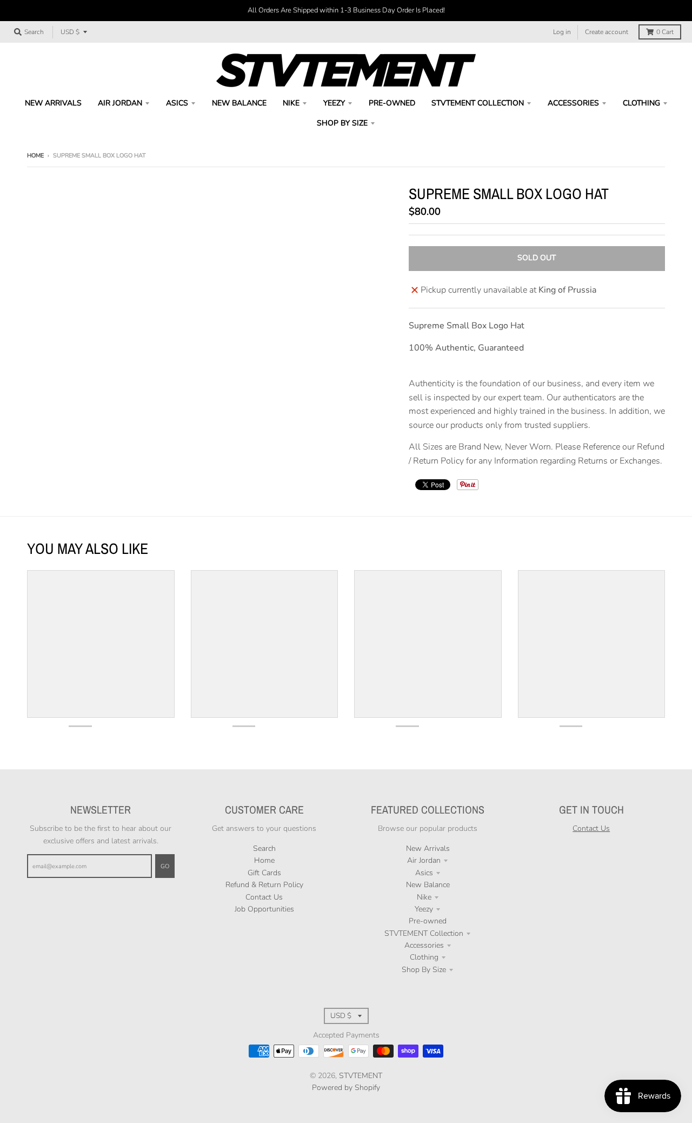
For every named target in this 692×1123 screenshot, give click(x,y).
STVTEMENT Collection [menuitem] (477, 103)
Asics (424, 873)
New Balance (428, 885)
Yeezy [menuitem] (334, 103)
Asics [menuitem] (177, 103)
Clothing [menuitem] (641, 103)
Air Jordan (424, 860)
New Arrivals (428, 848)
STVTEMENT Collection (423, 933)
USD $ (70, 32)
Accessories (424, 945)
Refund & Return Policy (264, 885)
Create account (606, 32)
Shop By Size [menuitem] (342, 123)
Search (264, 848)
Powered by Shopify (346, 1087)
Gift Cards (264, 873)
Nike (424, 897)
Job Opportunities (264, 909)
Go (165, 866)
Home (35, 155)
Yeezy (424, 909)
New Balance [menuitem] (239, 103)
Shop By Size (424, 970)
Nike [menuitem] (291, 103)
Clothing (424, 957)
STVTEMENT (360, 1076)
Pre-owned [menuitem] (392, 103)
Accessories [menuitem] (573, 103)
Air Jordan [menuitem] (120, 103)
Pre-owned (428, 921)
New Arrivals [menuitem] (53, 103)
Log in (562, 32)
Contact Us (264, 897)
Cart (665, 32)
